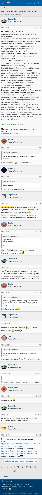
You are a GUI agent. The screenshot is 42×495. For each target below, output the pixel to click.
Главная (4, 489)
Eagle (10, 139)
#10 (39, 373)
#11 (39, 396)
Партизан (12, 194)
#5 (40, 232)
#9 (40, 345)
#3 (40, 177)
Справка (30, 486)
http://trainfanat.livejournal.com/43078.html (19, 451)
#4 (40, 203)
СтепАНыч (6, 14)
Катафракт (13, 387)
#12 (39, 414)
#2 (40, 148)
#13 (39, 435)
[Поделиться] (36, 27)
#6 (40, 267)
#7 (40, 293)
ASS (9, 336)
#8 (40, 323)
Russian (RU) (7, 481)
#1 (40, 28)
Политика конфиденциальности (13, 486)
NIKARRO (12, 168)
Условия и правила (22, 484)
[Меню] (3, 3)
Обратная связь (7, 484)
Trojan (11, 426)
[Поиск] (39, 3)
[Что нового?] (34, 3)
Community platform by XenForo (20, 493)
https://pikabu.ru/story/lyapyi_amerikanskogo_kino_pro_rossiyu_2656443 (21, 445)
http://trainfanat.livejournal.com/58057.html (19, 453)
